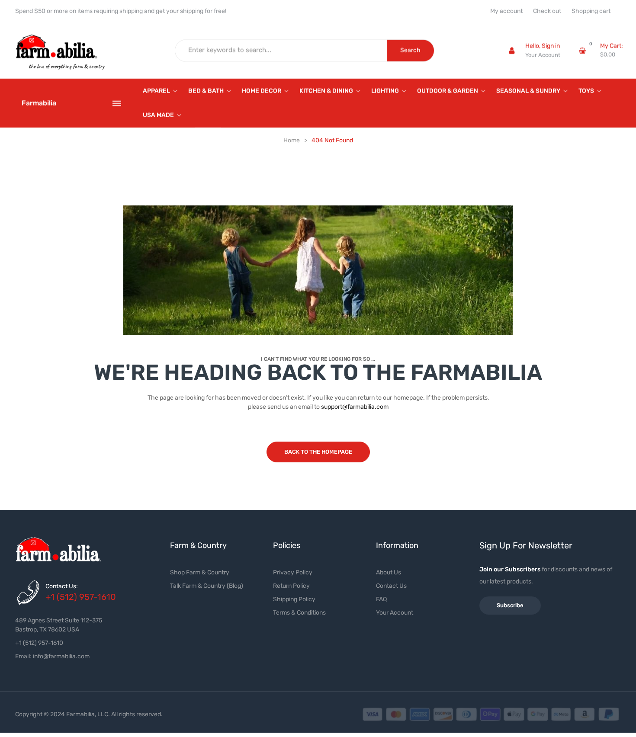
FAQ (381, 599)
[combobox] (281, 50)
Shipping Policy (294, 599)
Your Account (542, 55)
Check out (547, 11)
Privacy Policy (292, 572)
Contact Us (391, 586)
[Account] (512, 51)
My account (506, 11)
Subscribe (510, 605)
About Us (388, 572)
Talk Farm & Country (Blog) (206, 586)
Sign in (551, 46)
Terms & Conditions (299, 612)
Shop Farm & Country (199, 572)
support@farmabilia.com (355, 406)
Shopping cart (591, 11)
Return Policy (291, 586)
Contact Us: (61, 586)
